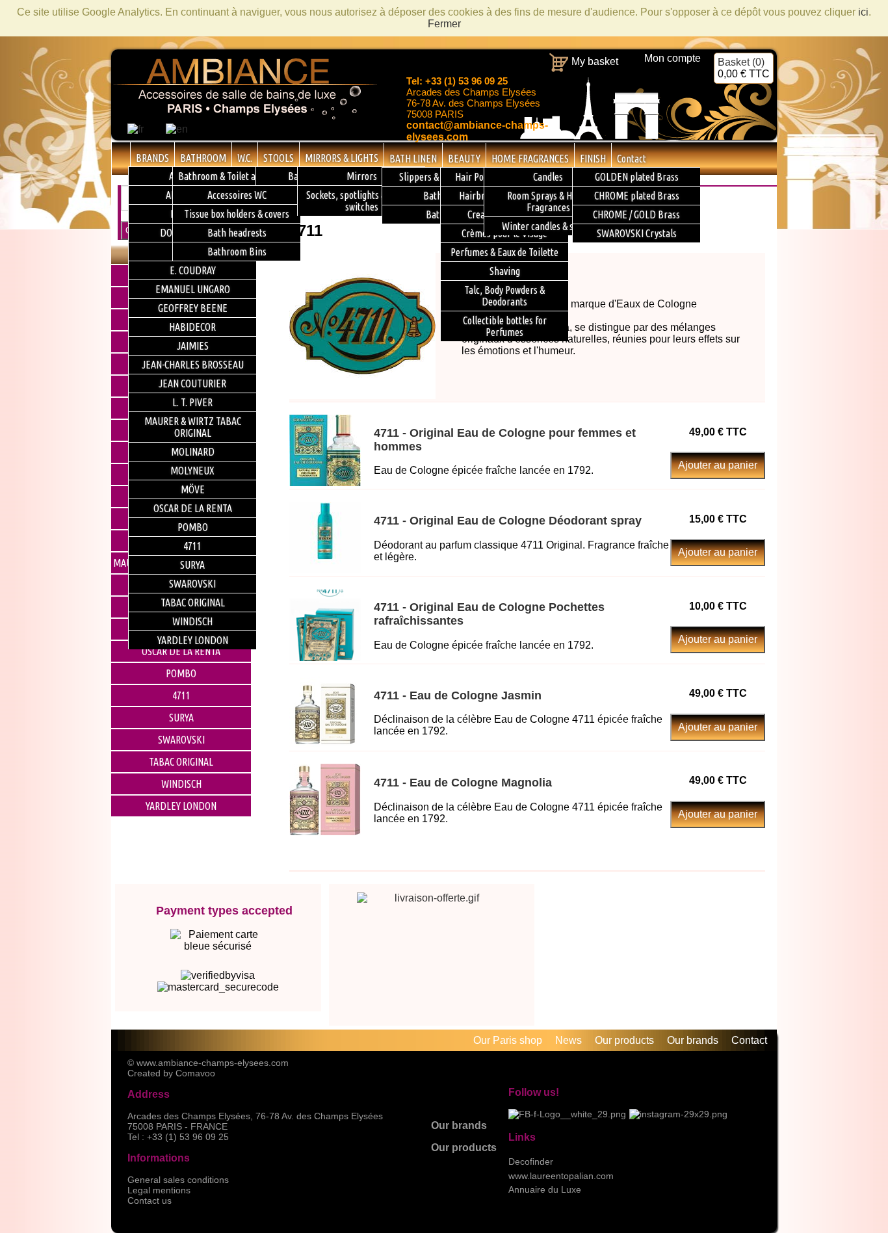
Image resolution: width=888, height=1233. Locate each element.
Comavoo (195, 1073)
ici (863, 12)
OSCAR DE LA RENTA (181, 651)
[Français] (135, 129)
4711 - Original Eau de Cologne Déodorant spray (508, 520)
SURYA (181, 717)
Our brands (459, 1125)
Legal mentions (158, 1190)
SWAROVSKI (181, 740)
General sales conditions (178, 1180)
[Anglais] (177, 129)
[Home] (121, 158)
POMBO (181, 673)
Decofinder (530, 1161)
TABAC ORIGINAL (181, 762)
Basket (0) (744, 68)
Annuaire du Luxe (544, 1189)
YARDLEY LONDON (181, 806)
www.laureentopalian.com (561, 1176)
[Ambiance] (244, 117)
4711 (181, 695)
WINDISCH (181, 784)
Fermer (444, 23)
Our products (464, 1147)
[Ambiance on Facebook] (567, 1114)
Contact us (149, 1200)
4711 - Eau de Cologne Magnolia (463, 782)
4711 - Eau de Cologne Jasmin (458, 695)
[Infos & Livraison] (432, 936)
